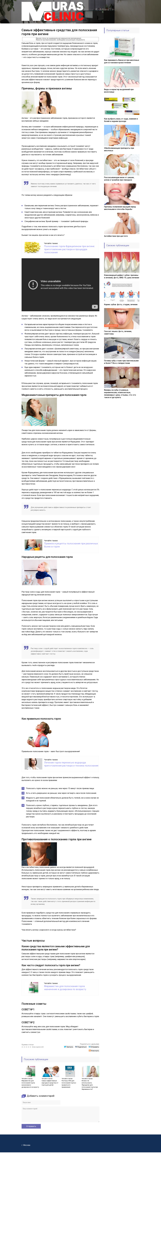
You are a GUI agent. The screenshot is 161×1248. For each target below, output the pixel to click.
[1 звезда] (23, 1047)
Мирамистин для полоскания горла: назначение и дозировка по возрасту (30, 1084)
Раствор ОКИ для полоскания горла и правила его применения (69, 1084)
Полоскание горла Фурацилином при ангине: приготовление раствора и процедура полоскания (69, 249)
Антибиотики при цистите (116, 236)
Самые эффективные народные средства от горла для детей (50, 1083)
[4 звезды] (29, 1047)
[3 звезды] (27, 1047)
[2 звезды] (25, 1047)
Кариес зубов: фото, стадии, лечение (120, 304)
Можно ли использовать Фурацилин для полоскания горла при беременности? (90, 1085)
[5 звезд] (31, 1047)
